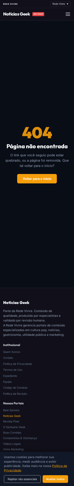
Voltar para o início (37, 179)
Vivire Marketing (13, 449)
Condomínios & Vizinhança (20, 438)
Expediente (10, 375)
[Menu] (68, 14)
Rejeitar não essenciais (22, 479)
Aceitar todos (55, 479)
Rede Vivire (60, 4)
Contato (8, 357)
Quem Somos (11, 351)
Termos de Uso (12, 369)
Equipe (7, 381)
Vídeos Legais (12, 443)
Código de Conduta (15, 387)
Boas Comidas (12, 432)
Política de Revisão (15, 393)
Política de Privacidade (17, 363)
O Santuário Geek (14, 427)
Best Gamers (11, 410)
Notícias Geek (16, 14)
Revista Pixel (11, 421)
